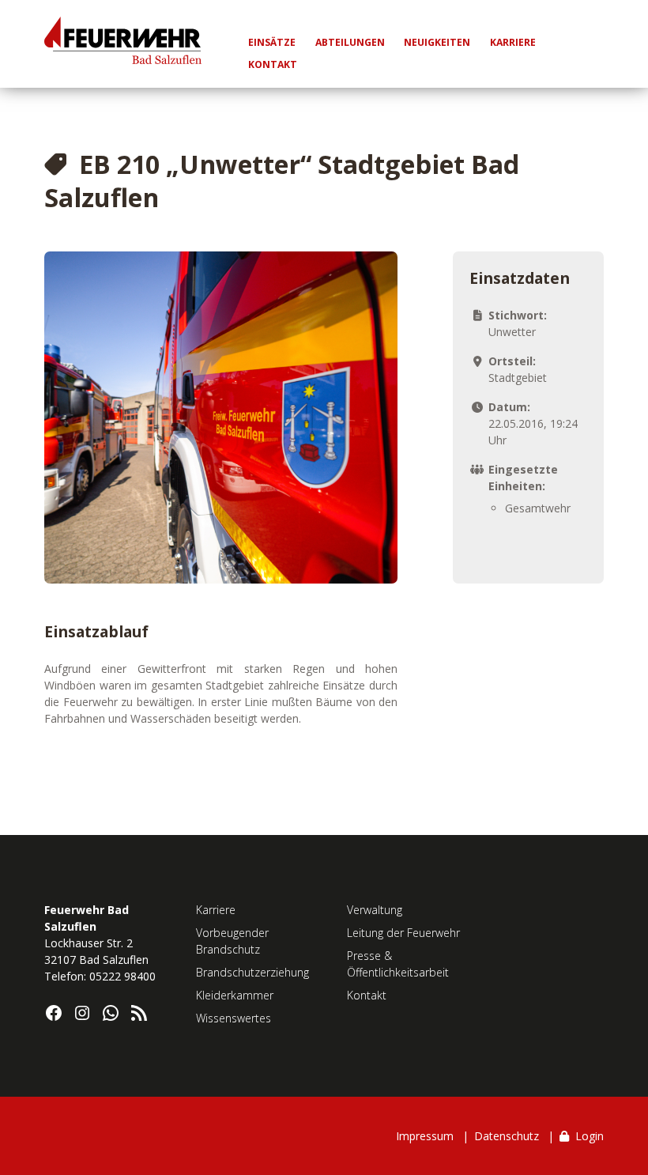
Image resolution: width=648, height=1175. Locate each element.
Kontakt (366, 995)
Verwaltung (374, 909)
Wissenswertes (233, 1018)
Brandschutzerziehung (252, 972)
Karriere (215, 909)
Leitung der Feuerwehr (403, 932)
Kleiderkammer (234, 995)
